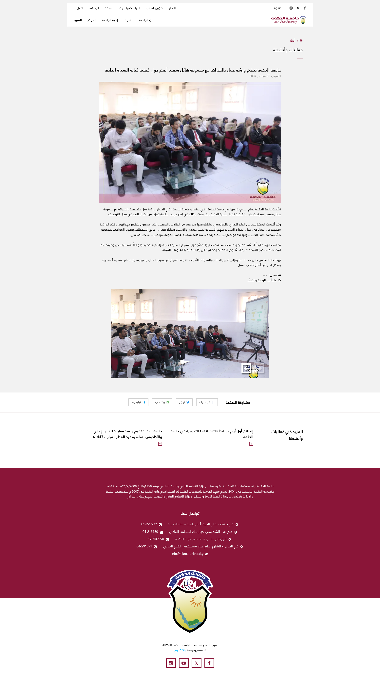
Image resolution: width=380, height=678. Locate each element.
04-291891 (144, 546)
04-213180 (150, 531)
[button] (246, 368)
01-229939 (149, 524)
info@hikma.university (187, 553)
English (277, 8)
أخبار (292, 40)
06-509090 (156, 539)
